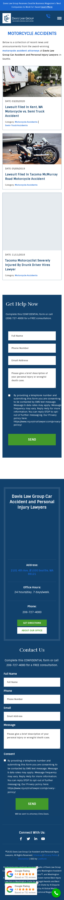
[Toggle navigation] (59, 18)
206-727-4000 (49, 16)
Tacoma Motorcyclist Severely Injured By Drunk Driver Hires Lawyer (27, 265)
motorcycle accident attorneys (20, 50)
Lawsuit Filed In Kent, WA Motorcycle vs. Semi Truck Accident (24, 111)
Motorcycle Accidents (26, 122)
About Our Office (32, 630)
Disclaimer (23, 859)
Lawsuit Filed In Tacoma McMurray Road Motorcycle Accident (31, 176)
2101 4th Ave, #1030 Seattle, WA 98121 (32, 572)
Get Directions (32, 622)
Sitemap (37, 855)
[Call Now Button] (56, 893)
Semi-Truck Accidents (16, 125)
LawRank (42, 859)
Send (32, 440)
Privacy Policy (51, 855)
